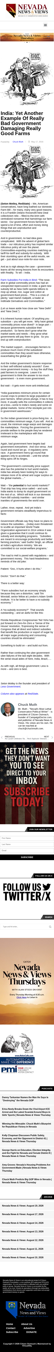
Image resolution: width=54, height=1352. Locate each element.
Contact (10, 1328)
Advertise (29, 1328)
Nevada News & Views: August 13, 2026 (22, 1231)
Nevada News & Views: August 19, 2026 (22, 1206)
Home (9, 1324)
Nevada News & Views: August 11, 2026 (22, 1249)
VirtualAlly (27, 1346)
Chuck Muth (18, 142)
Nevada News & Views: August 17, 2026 (22, 1214)
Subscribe (12, 1332)
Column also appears (12, 693)
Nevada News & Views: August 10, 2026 (22, 1257)
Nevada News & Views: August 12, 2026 (22, 1240)
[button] (45, 25)
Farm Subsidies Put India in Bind (19, 280)
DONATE (31, 1332)
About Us (26, 1324)
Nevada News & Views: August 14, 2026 (22, 1223)
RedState (33, 693)
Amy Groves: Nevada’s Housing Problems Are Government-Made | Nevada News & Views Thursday (26, 1168)
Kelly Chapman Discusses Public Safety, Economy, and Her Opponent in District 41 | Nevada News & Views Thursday (24, 1138)
